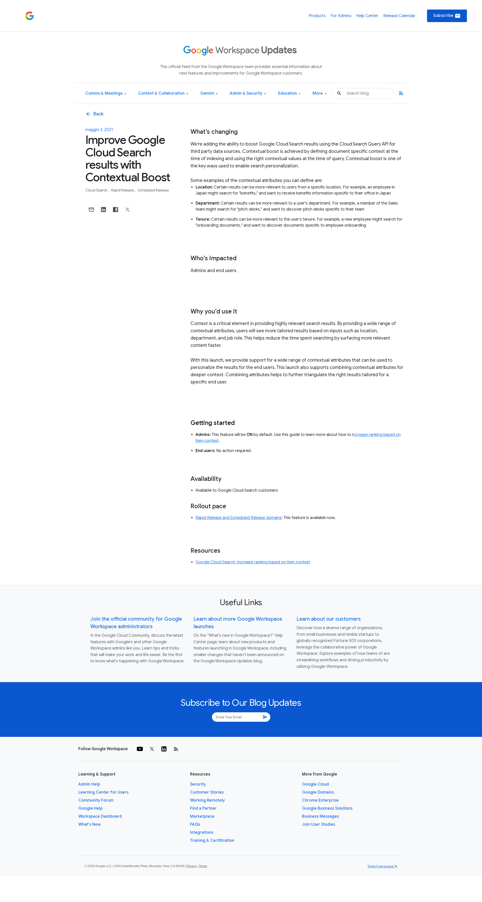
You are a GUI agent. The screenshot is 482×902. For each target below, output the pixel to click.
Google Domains (318, 792)
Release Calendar (399, 15)
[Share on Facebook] (115, 210)
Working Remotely (207, 800)
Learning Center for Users (103, 792)
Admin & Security (248, 93)
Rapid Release (123, 190)
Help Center (367, 15)
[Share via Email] (91, 210)
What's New (89, 824)
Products (317, 15)
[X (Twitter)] (152, 749)
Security (198, 784)
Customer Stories (207, 792)
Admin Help (89, 784)
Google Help (90, 808)
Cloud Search (96, 190)
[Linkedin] (164, 749)
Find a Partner (203, 808)
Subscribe (447, 16)
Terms (203, 866)
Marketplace (202, 816)
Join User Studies (318, 824)
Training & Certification (212, 840)
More (319, 93)
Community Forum (95, 800)
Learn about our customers (328, 619)
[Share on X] (128, 210)
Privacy (192, 866)
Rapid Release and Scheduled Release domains (239, 517)
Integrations (201, 832)
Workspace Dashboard (100, 816)
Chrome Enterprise (320, 800)
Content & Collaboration (163, 93)
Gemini (209, 93)
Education (289, 93)
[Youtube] (140, 749)
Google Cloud (315, 784)
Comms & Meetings (105, 93)
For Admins (341, 15)
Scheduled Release (153, 190)
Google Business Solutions (327, 808)
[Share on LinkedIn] (103, 210)
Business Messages (320, 816)
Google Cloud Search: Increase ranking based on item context (253, 562)
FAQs (195, 824)
